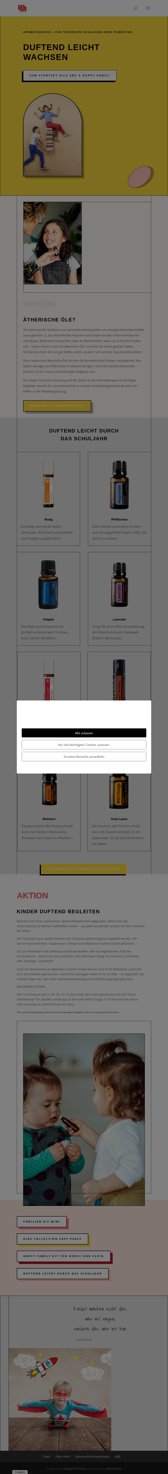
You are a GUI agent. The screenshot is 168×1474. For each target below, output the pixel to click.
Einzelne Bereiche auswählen (84, 756)
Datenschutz (76, 768)
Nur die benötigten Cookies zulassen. (84, 744)
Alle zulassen (84, 733)
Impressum (93, 768)
